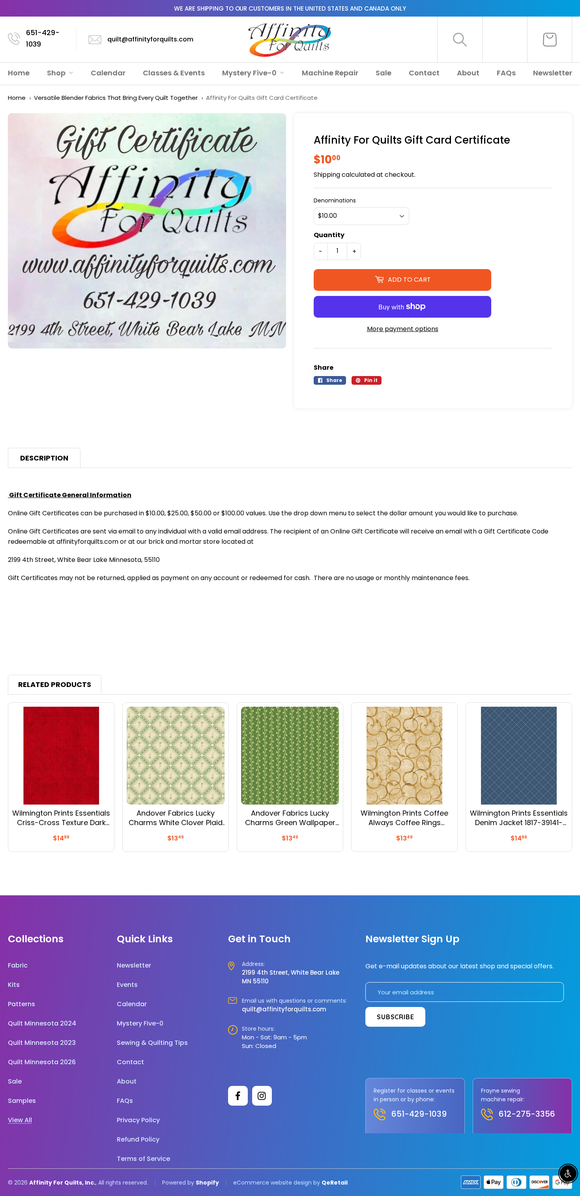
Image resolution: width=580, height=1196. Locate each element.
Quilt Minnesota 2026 (42, 1062)
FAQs (506, 73)
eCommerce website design (272, 1183)
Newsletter (552, 73)
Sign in (505, 39)
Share (323, 367)
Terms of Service (143, 1158)
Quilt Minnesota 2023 (42, 1042)
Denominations (335, 200)
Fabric (18, 965)
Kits (14, 984)
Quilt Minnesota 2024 (42, 1023)
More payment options (402, 328)
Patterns (21, 1004)
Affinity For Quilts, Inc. (62, 1183)
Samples (22, 1100)
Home (19, 73)
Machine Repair (330, 73)
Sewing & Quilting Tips (152, 1042)
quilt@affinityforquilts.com (150, 39)
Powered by (179, 1183)
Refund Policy (138, 1139)
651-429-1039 (43, 38)
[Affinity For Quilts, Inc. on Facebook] (238, 1096)
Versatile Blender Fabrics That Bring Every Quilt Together (116, 98)
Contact (424, 73)
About (468, 73)
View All (20, 1120)
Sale (383, 73)
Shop (57, 73)
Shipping (327, 174)
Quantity (329, 235)
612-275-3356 (527, 1113)
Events (127, 984)
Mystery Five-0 (250, 73)
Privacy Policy (138, 1120)
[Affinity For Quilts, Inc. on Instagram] (262, 1096)
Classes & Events (174, 73)
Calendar (108, 73)
